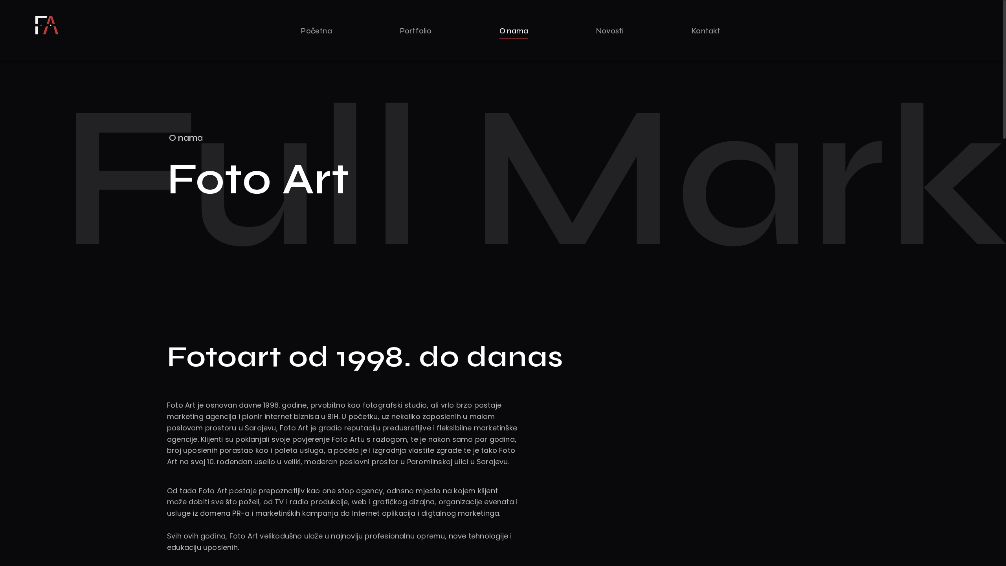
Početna (316, 30)
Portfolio (416, 30)
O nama (513, 30)
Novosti (610, 30)
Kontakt (706, 30)
